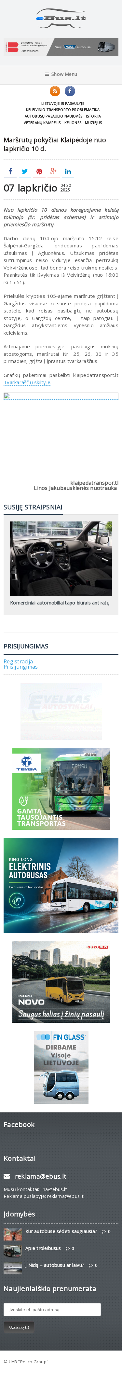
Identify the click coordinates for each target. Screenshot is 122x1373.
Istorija (93, 116)
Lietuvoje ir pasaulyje (62, 103)
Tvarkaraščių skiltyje (27, 382)
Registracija (18, 661)
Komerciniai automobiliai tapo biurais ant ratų (60, 603)
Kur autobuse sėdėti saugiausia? (61, 1231)
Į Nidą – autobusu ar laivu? (54, 1265)
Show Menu (64, 74)
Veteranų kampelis (42, 122)
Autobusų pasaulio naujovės (53, 116)
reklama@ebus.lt (40, 1176)
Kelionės (72, 122)
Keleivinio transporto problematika (63, 109)
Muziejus (93, 122)
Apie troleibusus (43, 1248)
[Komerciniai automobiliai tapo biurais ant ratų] (61, 524)
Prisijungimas (21, 666)
